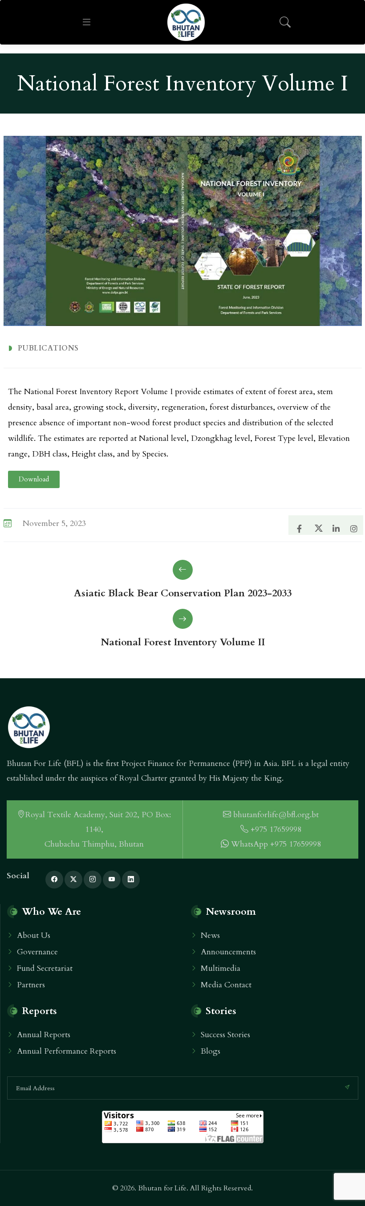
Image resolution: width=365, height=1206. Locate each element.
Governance (37, 951)
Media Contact (226, 984)
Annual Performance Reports (66, 1051)
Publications (48, 348)
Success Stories (225, 1034)
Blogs (210, 1051)
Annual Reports (43, 1034)
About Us (33, 935)
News (210, 935)
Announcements (228, 951)
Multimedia (220, 968)
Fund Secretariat (45, 968)
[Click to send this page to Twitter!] (316, 524)
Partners (31, 984)
